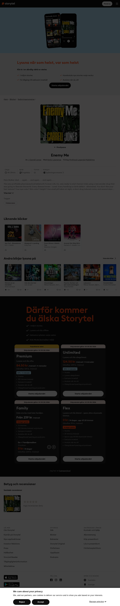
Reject (22, 602)
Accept (41, 602)
